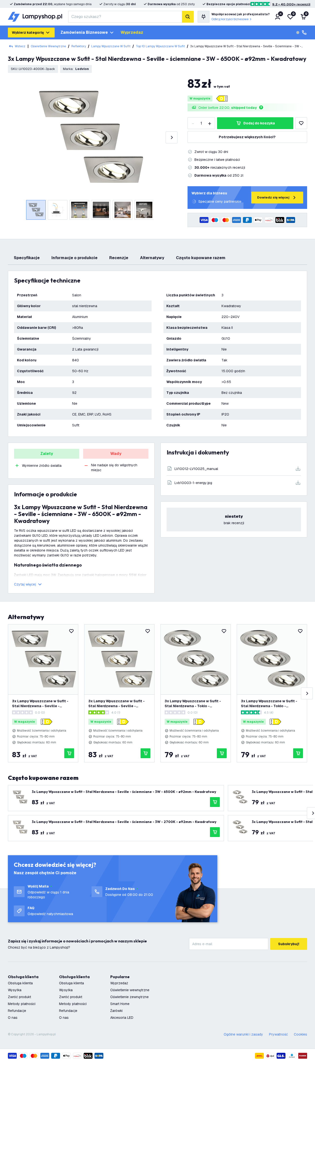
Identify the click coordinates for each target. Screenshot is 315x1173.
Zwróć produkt (19, 997)
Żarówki (116, 1010)
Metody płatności (21, 1004)
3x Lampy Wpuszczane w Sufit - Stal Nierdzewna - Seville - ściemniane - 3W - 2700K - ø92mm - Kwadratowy (118, 703)
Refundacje (17, 1010)
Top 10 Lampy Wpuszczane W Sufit (160, 46)
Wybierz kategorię (28, 32)
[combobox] (125, 17)
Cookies (300, 1034)
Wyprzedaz (132, 32)
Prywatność (278, 1034)
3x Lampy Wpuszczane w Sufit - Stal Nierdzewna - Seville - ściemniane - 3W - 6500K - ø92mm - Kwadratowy (42, 703)
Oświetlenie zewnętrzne (129, 997)
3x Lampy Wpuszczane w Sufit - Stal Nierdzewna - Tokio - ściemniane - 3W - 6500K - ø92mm (195, 703)
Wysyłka (14, 990)
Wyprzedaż (119, 983)
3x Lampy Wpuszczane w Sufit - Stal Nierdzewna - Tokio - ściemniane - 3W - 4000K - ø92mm (271, 703)
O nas (12, 1017)
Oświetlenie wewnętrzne (48, 46)
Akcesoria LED (121, 1017)
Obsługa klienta (20, 983)
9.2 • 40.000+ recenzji (291, 4)
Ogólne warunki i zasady (243, 1034)
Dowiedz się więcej (273, 197)
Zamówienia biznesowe (84, 32)
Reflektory (78, 46)
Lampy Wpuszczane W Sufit (110, 46)
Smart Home (119, 1004)
